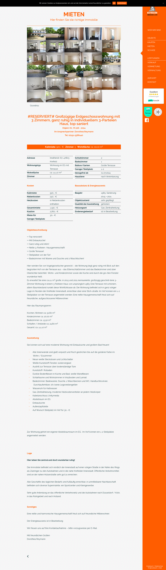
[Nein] (163, 3)
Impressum (149, 566)
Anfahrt (151, 78)
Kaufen (151, 42)
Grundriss (34, 105)
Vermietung (153, 66)
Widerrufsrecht (152, 568)
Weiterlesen (122, 3)
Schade (151, 50)
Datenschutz (159, 566)
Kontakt (151, 82)
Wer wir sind (154, 30)
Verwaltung (154, 70)
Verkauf (151, 62)
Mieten (150, 46)
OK (114, 3)
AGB (160, 568)
